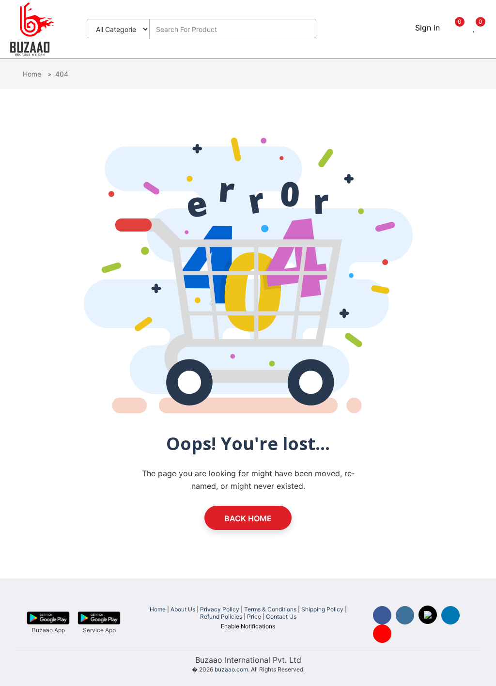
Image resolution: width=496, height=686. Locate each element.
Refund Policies (221, 616)
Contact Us (281, 616)
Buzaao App (48, 630)
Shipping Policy (322, 609)
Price (254, 616)
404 (61, 74)
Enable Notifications (248, 626)
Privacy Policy (219, 609)
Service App (99, 630)
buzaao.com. (232, 669)
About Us (182, 609)
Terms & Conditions (270, 609)
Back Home (248, 518)
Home (33, 74)
